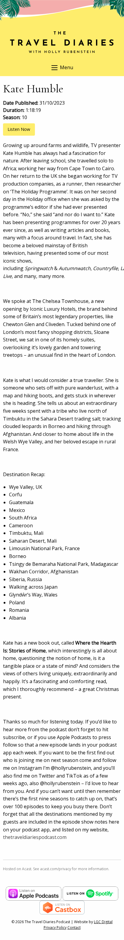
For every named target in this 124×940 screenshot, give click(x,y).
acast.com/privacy (55, 868)
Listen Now (19, 129)
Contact (74, 927)
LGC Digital (103, 921)
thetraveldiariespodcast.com (35, 837)
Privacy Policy (55, 927)
